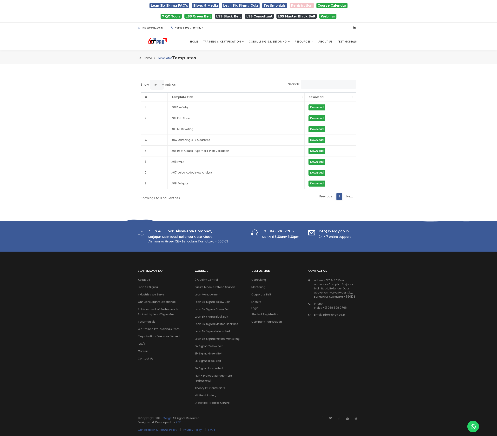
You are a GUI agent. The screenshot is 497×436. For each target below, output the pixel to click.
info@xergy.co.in (334, 315)
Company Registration (266, 322)
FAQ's (141, 344)
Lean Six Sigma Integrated (212, 331)
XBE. (179, 422)
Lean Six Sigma (148, 287)
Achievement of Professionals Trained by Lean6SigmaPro (158, 311)
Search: (294, 84)
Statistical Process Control (212, 403)
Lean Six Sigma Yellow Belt (212, 302)
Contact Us (145, 358)
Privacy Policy (192, 430)
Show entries (158, 84)
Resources (303, 41)
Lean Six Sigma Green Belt (212, 309)
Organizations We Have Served (159, 336)
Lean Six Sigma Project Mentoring (217, 339)
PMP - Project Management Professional (213, 378)
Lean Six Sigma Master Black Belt (216, 324)
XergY (168, 418)
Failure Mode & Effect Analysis (215, 287)
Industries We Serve (151, 294)
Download (315, 97)
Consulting (258, 280)
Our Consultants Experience (157, 302)
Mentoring (258, 287)
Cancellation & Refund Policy (157, 430)
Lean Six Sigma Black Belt (211, 317)
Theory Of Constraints (210, 388)
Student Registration (265, 314)
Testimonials (347, 41)
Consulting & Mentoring (268, 41)
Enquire (256, 302)
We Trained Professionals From (159, 329)
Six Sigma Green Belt (208, 353)
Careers (143, 351)
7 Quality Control (206, 280)
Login (254, 308)
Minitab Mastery (205, 395)
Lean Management (208, 294)
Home (194, 41)
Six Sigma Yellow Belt (209, 346)
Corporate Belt (261, 294)
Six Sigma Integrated (209, 368)
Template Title (182, 97)
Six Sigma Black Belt (208, 361)
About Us (325, 41)
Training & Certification (222, 41)
